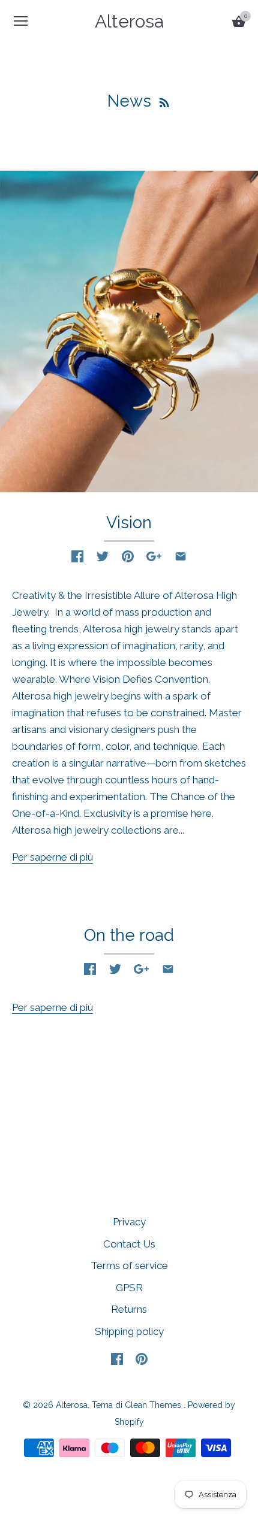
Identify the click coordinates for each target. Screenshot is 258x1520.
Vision (129, 522)
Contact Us (129, 1244)
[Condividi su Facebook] (77, 556)
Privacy (129, 1222)
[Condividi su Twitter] (103, 556)
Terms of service (129, 1265)
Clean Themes (153, 1405)
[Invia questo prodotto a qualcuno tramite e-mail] (181, 556)
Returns (129, 1309)
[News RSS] (164, 101)
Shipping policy (129, 1331)
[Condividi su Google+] (153, 556)
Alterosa (129, 21)
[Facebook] (117, 1358)
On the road (129, 934)
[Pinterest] (142, 1358)
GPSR (129, 1288)
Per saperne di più (52, 857)
